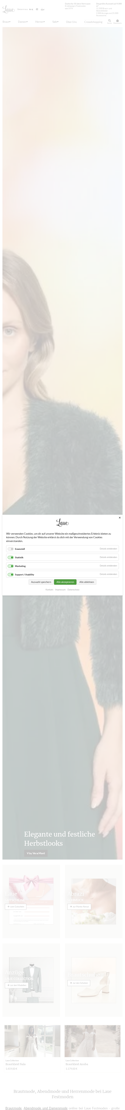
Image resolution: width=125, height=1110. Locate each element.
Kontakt (49, 589)
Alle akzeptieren (65, 581)
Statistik (19, 557)
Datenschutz (73, 589)
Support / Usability (24, 574)
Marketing (20, 566)
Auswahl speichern (41, 581)
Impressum (60, 589)
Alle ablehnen (86, 581)
